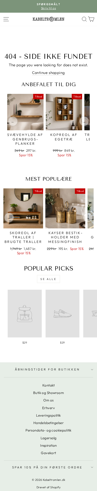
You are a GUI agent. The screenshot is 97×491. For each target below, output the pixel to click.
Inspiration (48, 445)
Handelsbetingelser (48, 423)
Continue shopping (48, 72)
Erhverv (48, 408)
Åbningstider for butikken (47, 369)
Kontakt (48, 385)
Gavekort (48, 453)
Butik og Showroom (48, 393)
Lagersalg (49, 438)
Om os (48, 400)
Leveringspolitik (48, 415)
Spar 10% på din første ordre (47, 467)
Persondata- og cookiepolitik (48, 430)
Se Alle (48, 279)
